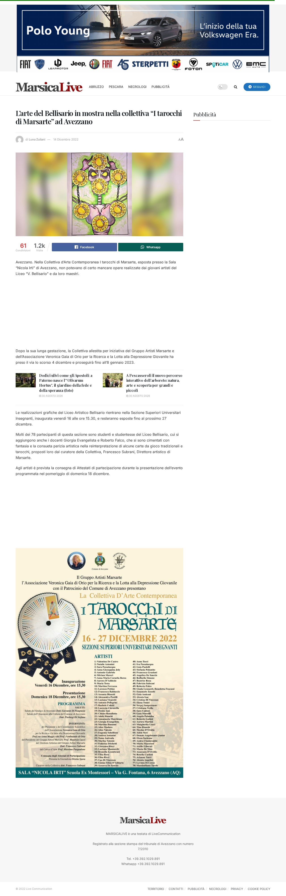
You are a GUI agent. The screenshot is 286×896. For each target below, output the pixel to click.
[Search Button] (235, 86)
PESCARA (116, 87)
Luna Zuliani (37, 139)
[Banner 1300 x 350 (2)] (143, 38)
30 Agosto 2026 (52, 395)
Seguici (258, 87)
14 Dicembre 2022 (65, 139)
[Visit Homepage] (49, 87)
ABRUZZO (96, 87)
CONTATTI (176, 889)
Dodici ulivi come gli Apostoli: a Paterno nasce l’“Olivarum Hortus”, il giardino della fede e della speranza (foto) (65, 383)
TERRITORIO (155, 889)
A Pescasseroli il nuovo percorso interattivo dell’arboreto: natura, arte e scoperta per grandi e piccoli (154, 383)
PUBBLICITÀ (160, 87)
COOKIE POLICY (259, 889)
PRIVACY (237, 889)
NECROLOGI (137, 87)
